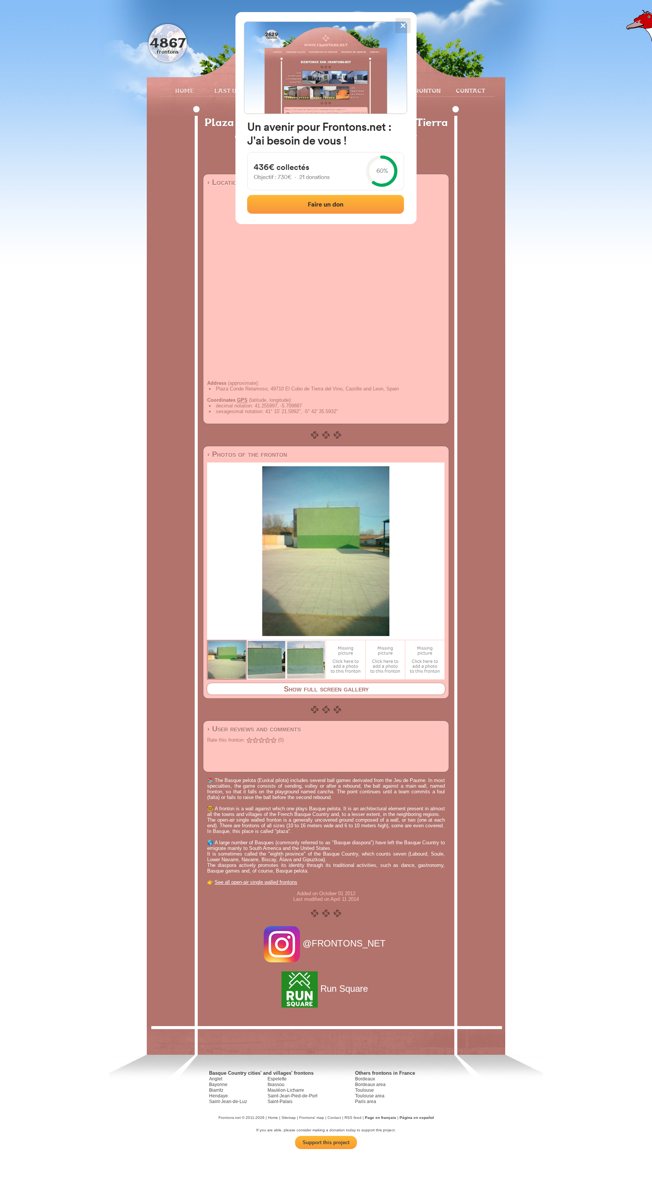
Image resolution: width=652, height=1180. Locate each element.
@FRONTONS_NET (344, 943)
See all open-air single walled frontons (256, 882)
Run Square (344, 988)
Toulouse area (369, 1096)
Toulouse (364, 1090)
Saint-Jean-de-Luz (228, 1101)
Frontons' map (311, 1117)
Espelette (277, 1079)
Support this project (326, 1142)
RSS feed (352, 1117)
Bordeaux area (370, 1084)
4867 (167, 42)
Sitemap (288, 1117)
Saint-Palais (280, 1101)
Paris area (365, 1101)
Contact (469, 90)
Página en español (417, 1117)
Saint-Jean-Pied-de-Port (292, 1096)
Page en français (380, 1117)
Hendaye (218, 1096)
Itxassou (276, 1084)
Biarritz (216, 1090)
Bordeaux (365, 1079)
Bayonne (218, 1084)
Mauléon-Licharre (286, 1090)
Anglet (215, 1079)
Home (184, 90)
